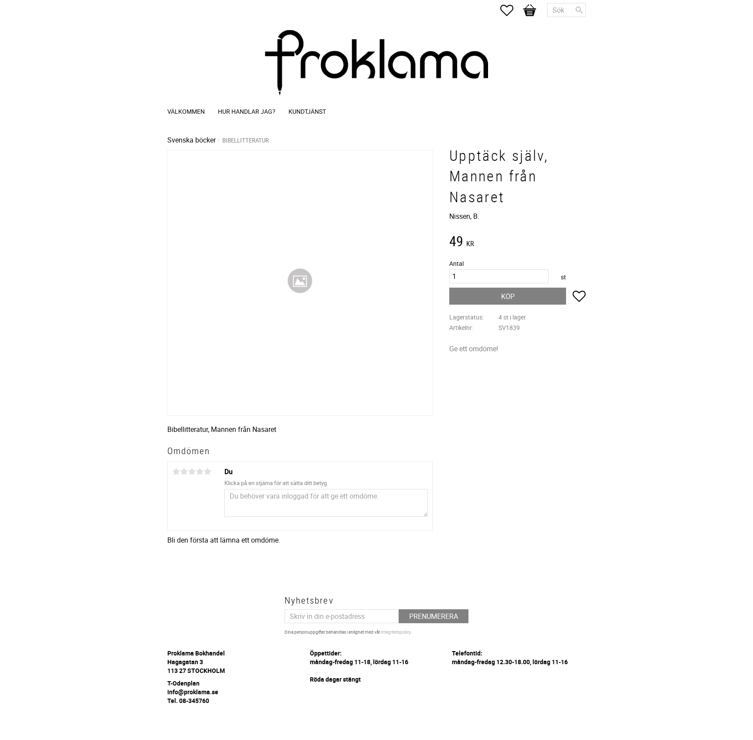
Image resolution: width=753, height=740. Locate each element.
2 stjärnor (184, 471)
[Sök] (579, 10)
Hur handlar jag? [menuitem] (246, 111)
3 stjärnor (192, 471)
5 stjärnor (207, 471)
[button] (511, 10)
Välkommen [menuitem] (186, 111)
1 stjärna (176, 471)
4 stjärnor (200, 471)
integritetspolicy (395, 632)
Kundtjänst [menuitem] (307, 111)
